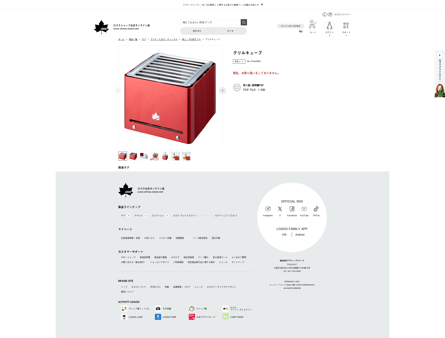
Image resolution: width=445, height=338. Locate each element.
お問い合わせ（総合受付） (133, 262)
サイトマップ (238, 262)
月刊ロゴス (155, 287)
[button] (222, 90)
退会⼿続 (216, 238)
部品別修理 (189, 257)
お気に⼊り (149, 238)
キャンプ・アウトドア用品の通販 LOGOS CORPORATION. (292, 285)
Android (299, 234)
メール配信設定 (200, 238)
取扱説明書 (145, 257)
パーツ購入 (203, 257)
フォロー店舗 (165, 238)
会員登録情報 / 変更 (130, 238)
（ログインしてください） (219, 215)
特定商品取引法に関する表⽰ (201, 262)
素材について (127, 292)
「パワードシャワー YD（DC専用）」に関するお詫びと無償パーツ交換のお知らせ (220, 4)
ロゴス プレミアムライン (185, 215)
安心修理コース (220, 257)
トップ (124, 287)
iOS (284, 234)
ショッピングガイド (159, 262)
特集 (167, 287)
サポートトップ (128, 257)
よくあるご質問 (239, 257)
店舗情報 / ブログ (181, 287)
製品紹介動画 (160, 257)
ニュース (223, 262)
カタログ (175, 257)
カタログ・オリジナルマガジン (221, 287)
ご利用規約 (178, 262)
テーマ (230, 31)
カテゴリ (197, 31)
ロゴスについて (138, 287)
